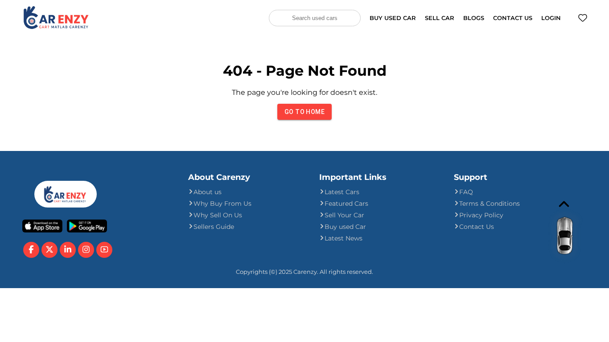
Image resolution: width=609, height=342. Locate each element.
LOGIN (551, 18)
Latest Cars (342, 191)
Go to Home (304, 111)
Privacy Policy (481, 215)
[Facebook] (31, 250)
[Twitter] (49, 250)
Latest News (343, 238)
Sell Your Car (344, 215)
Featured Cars (346, 203)
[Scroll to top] (556, 240)
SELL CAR (439, 18)
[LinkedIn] (68, 250)
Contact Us (476, 226)
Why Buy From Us (222, 203)
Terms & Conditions (489, 203)
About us (207, 191)
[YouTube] (104, 250)
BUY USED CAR (393, 18)
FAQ (466, 191)
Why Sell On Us (217, 215)
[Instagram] (86, 250)
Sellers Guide (213, 226)
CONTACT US (512, 18)
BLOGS (473, 18)
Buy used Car (345, 226)
